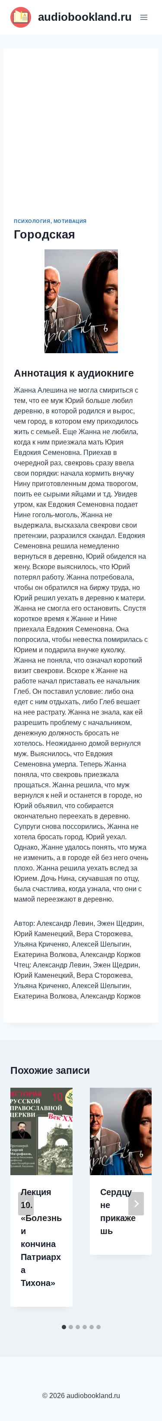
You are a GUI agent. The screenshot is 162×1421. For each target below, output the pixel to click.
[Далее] (136, 1203)
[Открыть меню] (144, 17)
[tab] (64, 1327)
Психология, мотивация (50, 221)
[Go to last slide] (26, 1203)
